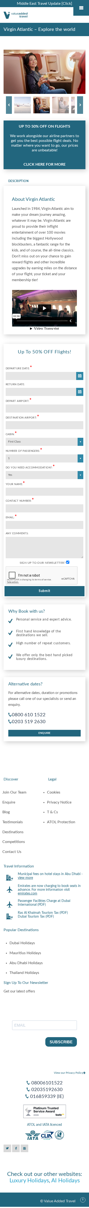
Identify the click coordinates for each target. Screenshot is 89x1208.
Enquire (44, 733)
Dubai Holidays (22, 943)
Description (18, 181)
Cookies (53, 792)
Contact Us (11, 852)
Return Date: (15, 384)
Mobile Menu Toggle (81, 8)
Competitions (13, 842)
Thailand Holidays (24, 973)
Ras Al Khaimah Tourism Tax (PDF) (43, 912)
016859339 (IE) (47, 1096)
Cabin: (11, 434)
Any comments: (17, 533)
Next (80, 105)
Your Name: (15, 483)
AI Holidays (65, 1181)
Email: (11, 517)
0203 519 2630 (29, 721)
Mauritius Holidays (25, 953)
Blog (6, 812)
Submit (44, 591)
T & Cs (52, 812)
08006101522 (47, 1083)
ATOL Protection (61, 822)
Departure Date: (19, 368)
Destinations (12, 832)
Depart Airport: (19, 400)
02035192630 (47, 1089)
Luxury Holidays (29, 1181)
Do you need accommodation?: (30, 467)
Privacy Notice (59, 802)
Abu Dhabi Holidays (26, 963)
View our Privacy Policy (68, 1072)
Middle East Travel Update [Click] (44, 3)
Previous (9, 105)
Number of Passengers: (24, 450)
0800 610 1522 (29, 714)
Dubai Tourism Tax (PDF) (36, 916)
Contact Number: (20, 500)
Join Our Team (14, 792)
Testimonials (12, 822)
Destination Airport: (22, 417)
